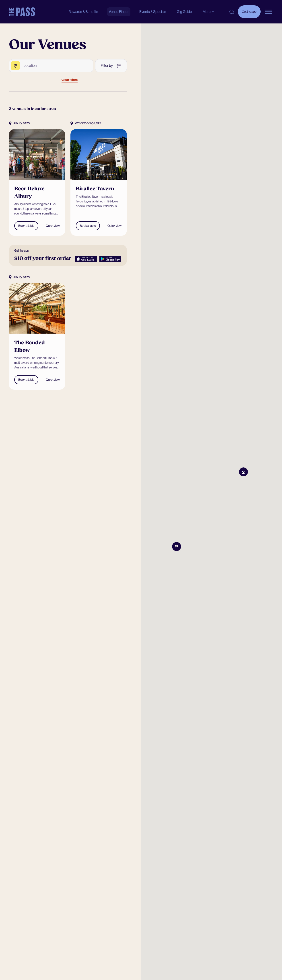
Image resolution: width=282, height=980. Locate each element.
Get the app (249, 14)
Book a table (26, 225)
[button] (243, 471)
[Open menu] (268, 11)
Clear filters (70, 80)
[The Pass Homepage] (22, 11)
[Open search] (231, 12)
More (207, 12)
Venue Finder (119, 12)
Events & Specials (152, 12)
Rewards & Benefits (83, 12)
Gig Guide (184, 12)
